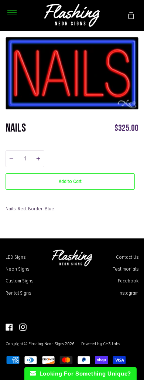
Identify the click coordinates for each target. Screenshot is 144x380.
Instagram (128, 292)
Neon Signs (17, 268)
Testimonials (125, 268)
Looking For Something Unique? (83, 373)
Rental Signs (18, 292)
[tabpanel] (72, 73)
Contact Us (127, 257)
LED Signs (15, 257)
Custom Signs (19, 280)
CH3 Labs (111, 344)
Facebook (128, 280)
